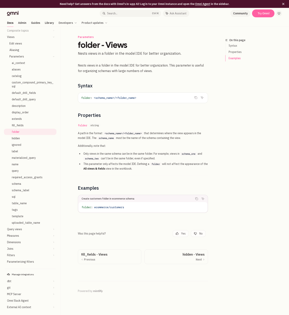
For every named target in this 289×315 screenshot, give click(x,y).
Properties (235, 52)
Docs (10, 23)
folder (82, 125)
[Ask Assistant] (202, 97)
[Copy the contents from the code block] (195, 97)
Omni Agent (202, 4)
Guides (35, 23)
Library (49, 23)
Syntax (233, 45)
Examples (235, 58)
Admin (22, 23)
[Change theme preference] (279, 13)
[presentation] (32, 171)
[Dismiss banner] (283, 3)
